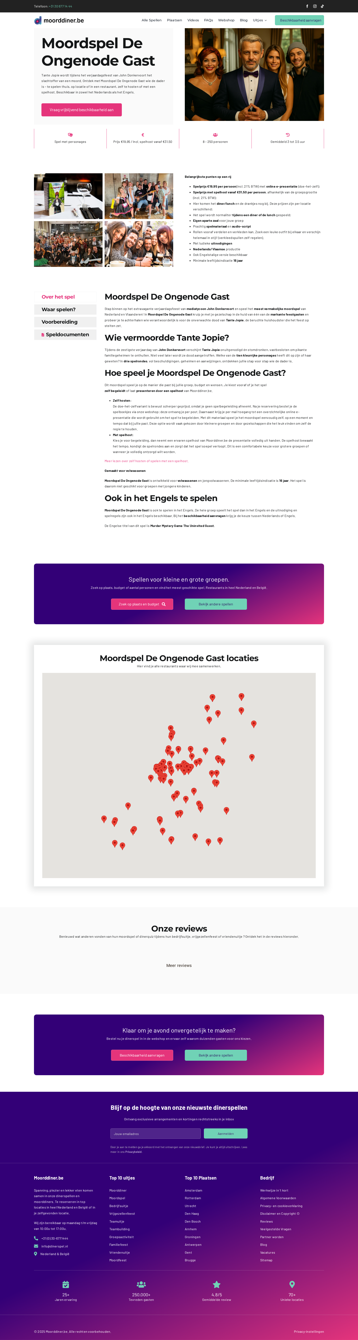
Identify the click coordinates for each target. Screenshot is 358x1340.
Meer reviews (179, 965)
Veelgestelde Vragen (275, 1229)
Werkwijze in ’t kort (274, 1190)
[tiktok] (322, 6)
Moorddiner (118, 1190)
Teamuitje (116, 1221)
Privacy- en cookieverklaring (281, 1206)
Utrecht (190, 1206)
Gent (188, 1252)
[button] (171, 772)
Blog (263, 1244)
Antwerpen (193, 1244)
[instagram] (315, 6)
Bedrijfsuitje (118, 1206)
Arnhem (191, 1229)
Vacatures (267, 1252)
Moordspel (117, 1198)
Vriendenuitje (119, 1252)
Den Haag (192, 1213)
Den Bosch (193, 1221)
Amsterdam (193, 1190)
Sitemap (266, 1260)
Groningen (193, 1237)
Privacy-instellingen (309, 1331)
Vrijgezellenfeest (122, 1213)
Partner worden (272, 1237)
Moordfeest (118, 1260)
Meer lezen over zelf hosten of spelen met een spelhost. (147, 461)
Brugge (190, 1260)
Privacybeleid (133, 1151)
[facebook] (307, 6)
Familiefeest (118, 1244)
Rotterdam (193, 1198)
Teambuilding (119, 1229)
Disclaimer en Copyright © (280, 1213)
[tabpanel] (209, 412)
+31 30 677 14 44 (60, 6)
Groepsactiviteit (121, 1237)
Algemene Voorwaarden (278, 1198)
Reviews (266, 1221)
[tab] (65, 297)
